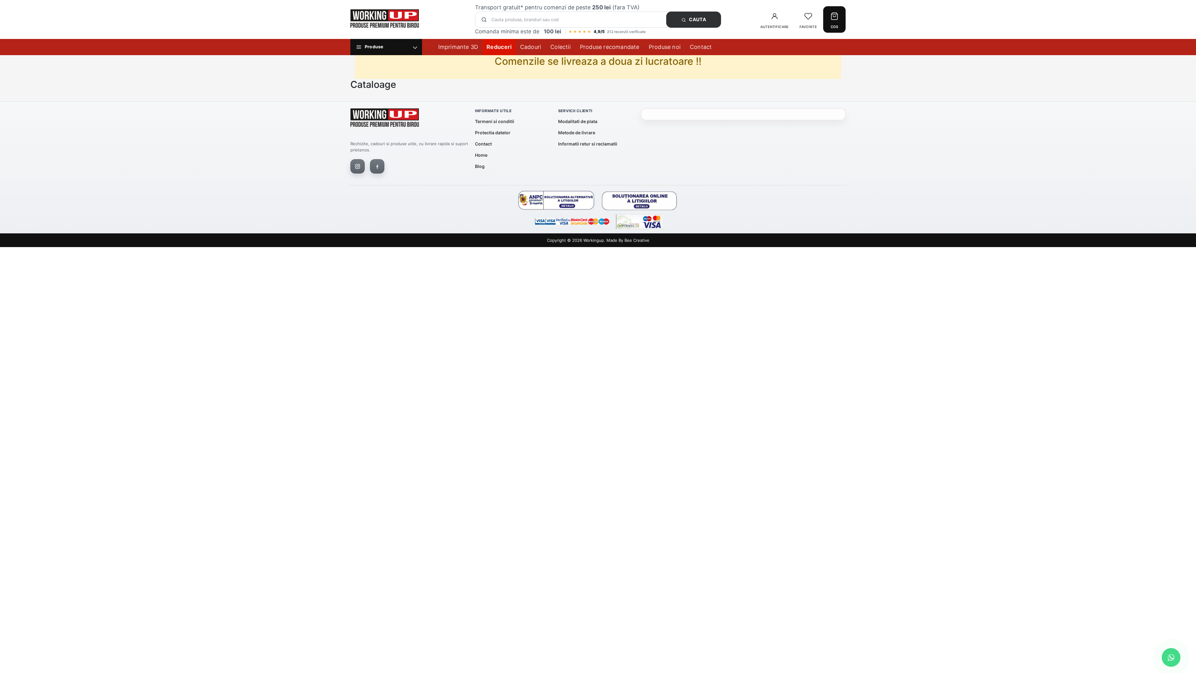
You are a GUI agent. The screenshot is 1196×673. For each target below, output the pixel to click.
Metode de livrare (576, 132)
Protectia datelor (492, 132)
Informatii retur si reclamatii (587, 143)
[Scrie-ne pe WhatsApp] (1171, 657)
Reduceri (499, 47)
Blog (480, 166)
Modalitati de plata (577, 121)
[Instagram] (357, 166)
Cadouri (530, 47)
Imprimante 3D (458, 47)
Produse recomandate (609, 47)
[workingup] (384, 118)
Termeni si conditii (494, 121)
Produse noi (665, 47)
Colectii (560, 47)
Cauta (697, 19)
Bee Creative (636, 240)
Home (481, 155)
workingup (593, 240)
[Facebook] (377, 166)
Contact (701, 47)
